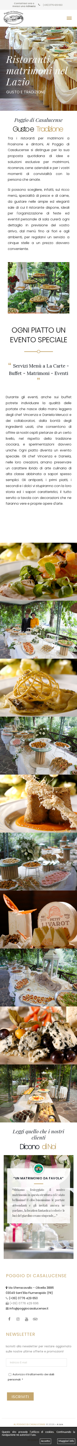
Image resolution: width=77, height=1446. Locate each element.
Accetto (45, 1441)
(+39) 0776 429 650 (52, 5)
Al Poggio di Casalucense (29, 1424)
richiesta (31, 6)
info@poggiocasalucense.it (28, 1308)
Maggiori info (66, 1441)
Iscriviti (20, 1396)
